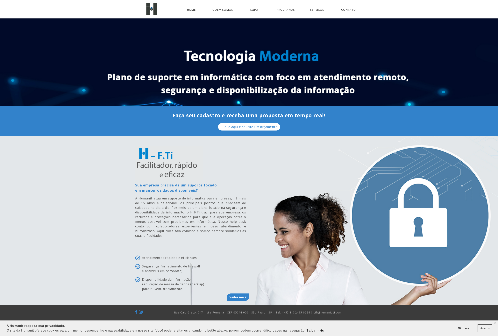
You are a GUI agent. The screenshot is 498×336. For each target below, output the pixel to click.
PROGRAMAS (285, 9)
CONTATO (348, 9)
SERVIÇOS (317, 9)
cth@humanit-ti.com (328, 312)
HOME (191, 9)
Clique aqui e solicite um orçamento (249, 127)
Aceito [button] (485, 328)
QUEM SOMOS (222, 9)
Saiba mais (237, 297)
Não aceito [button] (466, 328)
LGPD (254, 9)
